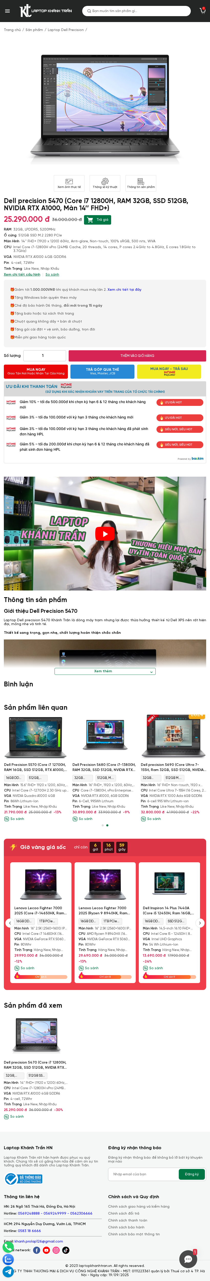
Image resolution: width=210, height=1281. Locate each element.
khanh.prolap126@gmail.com (39, 1242)
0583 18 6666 (29, 1231)
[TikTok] (65, 1250)
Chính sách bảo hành (126, 1227)
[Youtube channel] (46, 1250)
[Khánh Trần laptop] (46, 11)
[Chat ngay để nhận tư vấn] (8, 1271)
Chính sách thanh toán (127, 1221)
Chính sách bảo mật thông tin (134, 1234)
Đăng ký (192, 1174)
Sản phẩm (34, 30)
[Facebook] (36, 1250)
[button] (103, 825)
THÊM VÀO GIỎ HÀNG (137, 356)
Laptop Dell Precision (66, 30)
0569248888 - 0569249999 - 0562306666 (55, 1214)
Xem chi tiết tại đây (125, 290)
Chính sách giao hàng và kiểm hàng (139, 1207)
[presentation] (10, 923)
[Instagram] (56, 1250)
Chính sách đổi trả (123, 1214)
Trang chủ (12, 30)
